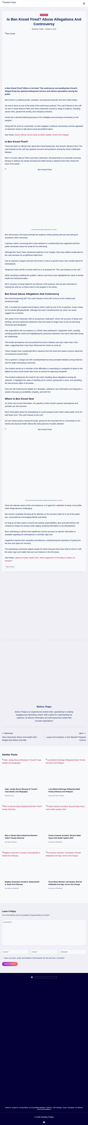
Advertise (49, 1107)
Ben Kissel (10, 567)
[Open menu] (84, 3)
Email (35, 952)
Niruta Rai (10, 796)
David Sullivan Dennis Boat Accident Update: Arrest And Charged (42, 135)
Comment (7, 922)
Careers (65, 1107)
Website (64, 952)
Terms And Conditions (44, 1109)
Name (6, 952)
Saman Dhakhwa (56, 842)
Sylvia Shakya (12, 842)
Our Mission (79, 1107)
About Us (8, 1107)
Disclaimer (71, 1107)
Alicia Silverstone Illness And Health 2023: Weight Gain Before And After (19, 736)
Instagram (53, 229)
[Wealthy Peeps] (12, 3)
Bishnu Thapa (38, 29)
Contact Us (15, 1107)
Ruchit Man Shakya (57, 796)
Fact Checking (57, 1107)
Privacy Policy (23, 1107)
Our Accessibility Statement (37, 1107)
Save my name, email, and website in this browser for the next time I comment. (34, 958)
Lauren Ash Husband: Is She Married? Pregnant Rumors (66, 736)
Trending (44, 15)
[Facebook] (44, 1122)
